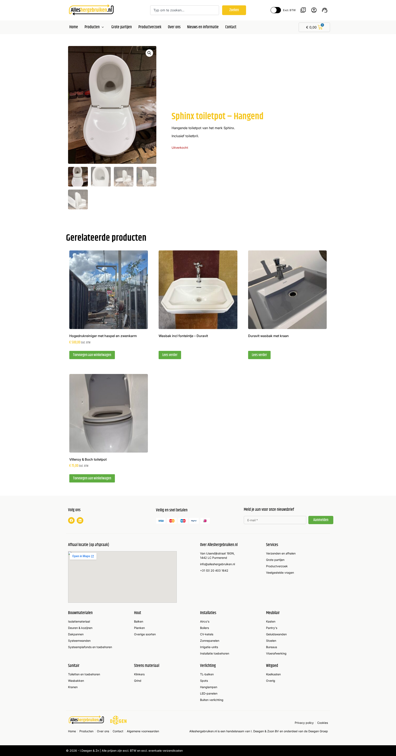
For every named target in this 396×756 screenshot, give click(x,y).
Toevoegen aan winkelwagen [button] (92, 355)
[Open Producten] (103, 27)
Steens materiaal (146, 666)
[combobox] (184, 10)
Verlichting (208, 666)
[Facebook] (71, 520)
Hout (137, 613)
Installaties (208, 613)
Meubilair (273, 613)
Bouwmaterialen (80, 613)
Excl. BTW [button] (289, 10)
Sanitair (73, 666)
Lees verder (169, 355)
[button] (149, 53)
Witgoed (272, 666)
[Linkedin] (80, 520)
